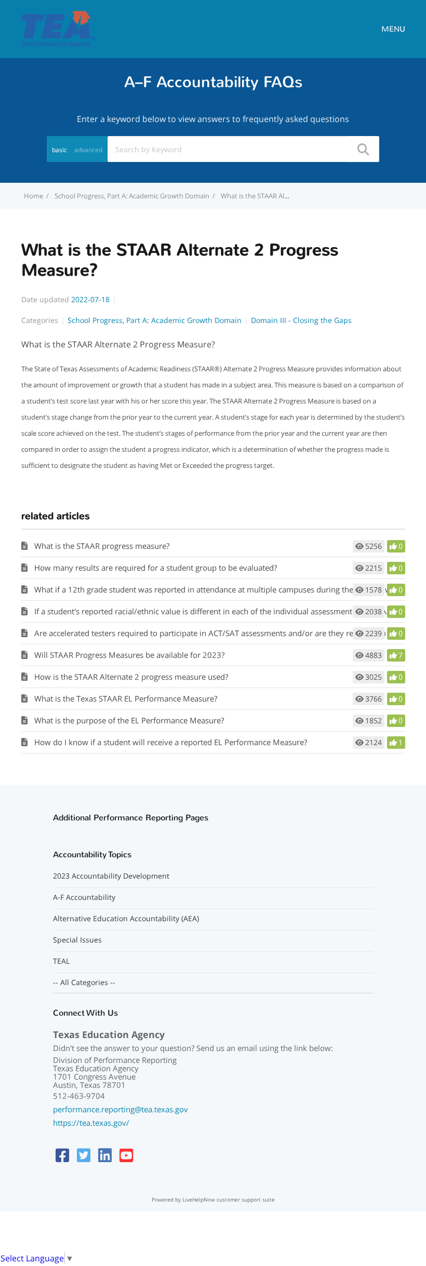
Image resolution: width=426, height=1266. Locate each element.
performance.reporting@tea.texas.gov (120, 1109)
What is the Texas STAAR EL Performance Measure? (125, 698)
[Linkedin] (105, 1155)
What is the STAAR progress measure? (101, 546)
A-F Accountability (84, 897)
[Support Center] (58, 28)
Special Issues (77, 940)
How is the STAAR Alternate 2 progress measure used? (131, 676)
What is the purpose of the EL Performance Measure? (129, 720)
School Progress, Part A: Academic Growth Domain (132, 195)
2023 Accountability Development (111, 876)
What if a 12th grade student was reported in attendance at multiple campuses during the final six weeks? (222, 589)
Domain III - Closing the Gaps (301, 320)
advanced (88, 149)
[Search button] (363, 149)
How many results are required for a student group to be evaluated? (155, 567)
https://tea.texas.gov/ (91, 1122)
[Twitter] (83, 1155)
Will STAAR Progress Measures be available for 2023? (129, 655)
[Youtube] (126, 1155)
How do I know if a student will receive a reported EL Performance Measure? (170, 742)
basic (59, 149)
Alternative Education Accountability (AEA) (126, 918)
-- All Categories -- (84, 982)
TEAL (61, 961)
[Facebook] (62, 1155)
